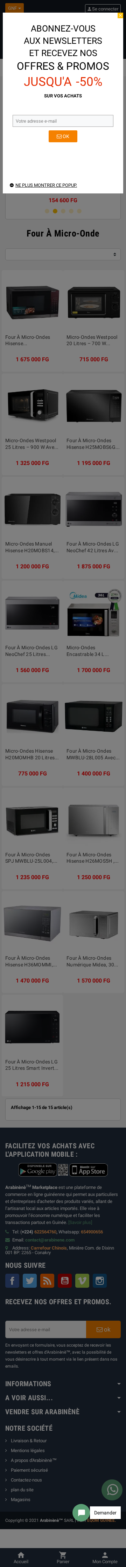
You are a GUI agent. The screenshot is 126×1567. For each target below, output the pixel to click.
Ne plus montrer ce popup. (46, 185)
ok (65, 136)
